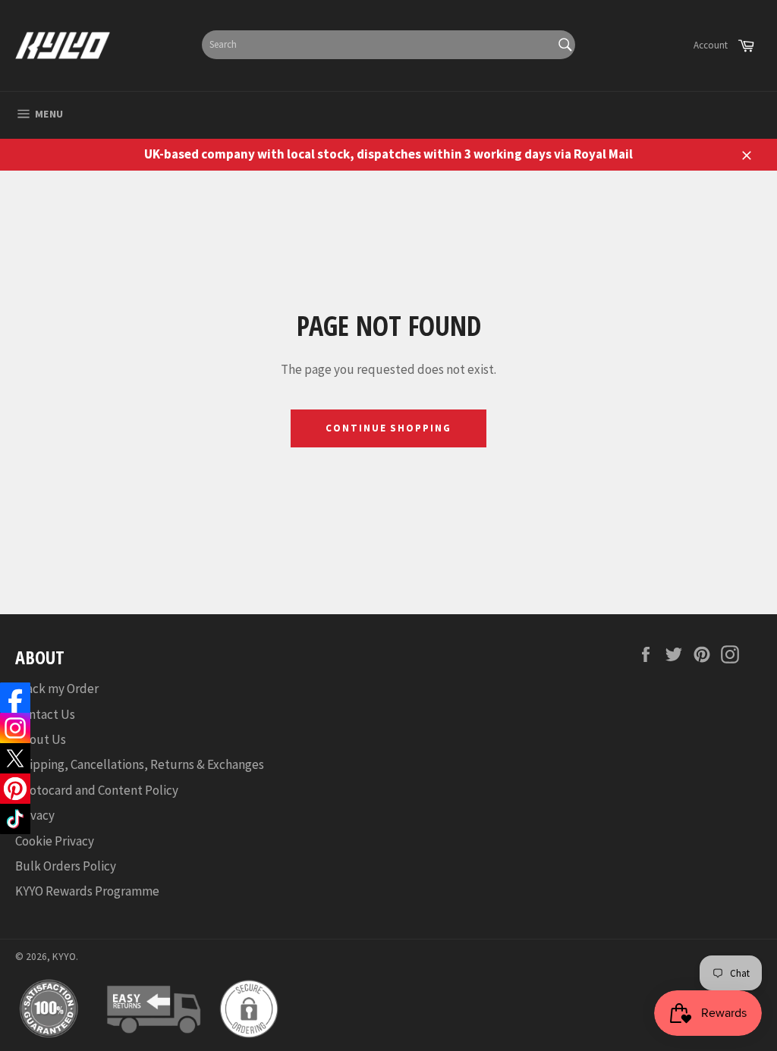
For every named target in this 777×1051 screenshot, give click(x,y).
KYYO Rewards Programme (87, 891)
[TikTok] (15, 819)
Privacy (35, 815)
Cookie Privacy (54, 841)
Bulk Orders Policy (65, 866)
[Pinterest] (15, 788)
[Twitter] (15, 758)
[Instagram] (15, 728)
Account (711, 45)
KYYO (64, 956)
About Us (40, 739)
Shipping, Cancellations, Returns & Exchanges (139, 764)
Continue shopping (388, 428)
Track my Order (57, 688)
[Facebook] (15, 697)
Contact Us (45, 714)
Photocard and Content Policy (96, 790)
